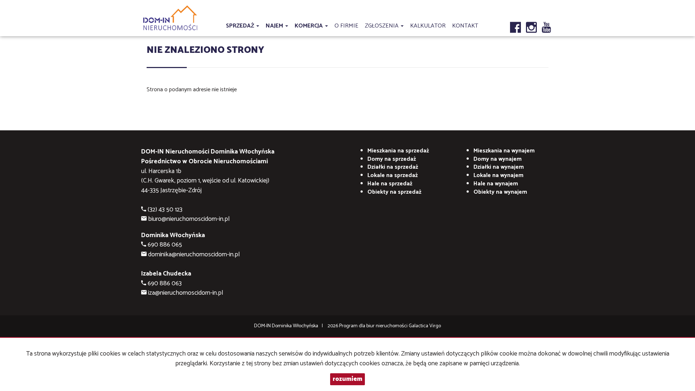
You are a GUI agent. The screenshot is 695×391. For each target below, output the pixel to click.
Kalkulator (428, 26)
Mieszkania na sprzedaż (398, 151)
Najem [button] (275, 26)
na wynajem (504, 151)
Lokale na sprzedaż (392, 175)
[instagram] (531, 21)
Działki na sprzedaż (392, 167)
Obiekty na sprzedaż (394, 192)
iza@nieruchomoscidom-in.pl (185, 293)
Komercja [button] (309, 26)
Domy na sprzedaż (391, 159)
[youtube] (546, 21)
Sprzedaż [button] (241, 26)
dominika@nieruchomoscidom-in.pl (194, 254)
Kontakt (465, 26)
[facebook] (515, 21)
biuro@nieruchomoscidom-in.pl (188, 219)
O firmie (346, 26)
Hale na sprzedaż (389, 184)
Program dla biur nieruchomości (374, 326)
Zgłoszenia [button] (382, 26)
